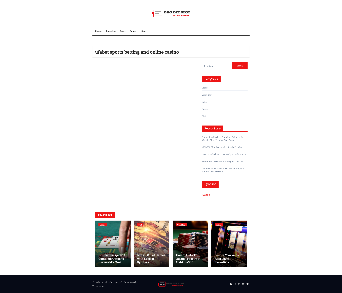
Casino (98, 31)
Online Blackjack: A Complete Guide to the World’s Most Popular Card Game (223, 139)
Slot (143, 31)
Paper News (129, 282)
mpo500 (206, 194)
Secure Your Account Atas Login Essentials (222, 161)
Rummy (134, 31)
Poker (123, 31)
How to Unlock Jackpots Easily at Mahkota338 (224, 154)
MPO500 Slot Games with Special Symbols (223, 147)
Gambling (111, 31)
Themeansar (98, 286)
